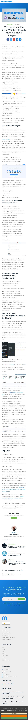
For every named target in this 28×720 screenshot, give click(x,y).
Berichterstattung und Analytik (8, 637)
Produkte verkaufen (6, 630)
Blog (3, 651)
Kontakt (3, 659)
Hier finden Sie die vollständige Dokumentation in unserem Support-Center (14, 489)
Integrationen (7, 669)
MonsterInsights (6, 139)
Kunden (3, 649)
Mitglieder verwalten (6, 633)
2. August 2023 (16, 24)
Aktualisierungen (12, 544)
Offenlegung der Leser (6, 43)
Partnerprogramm (6, 660)
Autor (14, 532)
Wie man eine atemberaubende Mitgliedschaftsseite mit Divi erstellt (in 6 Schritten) (17, 563)
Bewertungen (5, 655)
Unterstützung (7, 674)
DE (6, 623)
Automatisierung (5, 635)
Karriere (3, 657)
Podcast (3, 653)
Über (3, 647)
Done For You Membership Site (10, 676)
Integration (10, 24)
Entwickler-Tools (7, 671)
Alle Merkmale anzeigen (7, 639)
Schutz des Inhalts (6, 632)
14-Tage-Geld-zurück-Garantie (14, 587)
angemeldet (10, 574)
